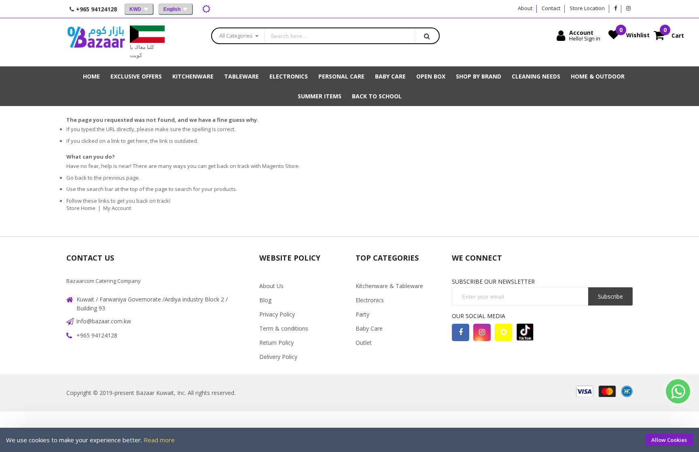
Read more (159, 440)
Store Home (80, 208)
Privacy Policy (277, 314)
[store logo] (96, 42)
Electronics (370, 300)
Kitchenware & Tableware (389, 286)
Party (362, 314)
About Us (271, 286)
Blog (265, 300)
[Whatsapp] (678, 391)
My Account (117, 208)
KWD (135, 9)
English (171, 9)
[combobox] (340, 35)
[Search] (427, 36)
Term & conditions (283, 328)
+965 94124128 (96, 335)
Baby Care (369, 328)
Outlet (364, 342)
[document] (349, 440)
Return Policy (276, 342)
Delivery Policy (278, 357)
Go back (76, 177)
